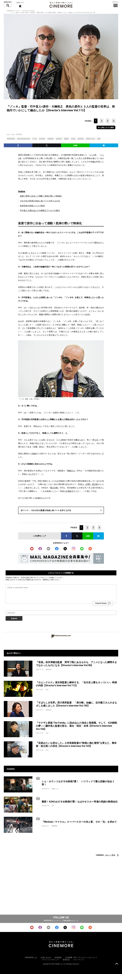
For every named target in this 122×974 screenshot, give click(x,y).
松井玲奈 (81, 139)
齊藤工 (66, 139)
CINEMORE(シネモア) (13, 11)
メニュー (115, 4)
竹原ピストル (90, 139)
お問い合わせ (46, 957)
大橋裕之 (50, 139)
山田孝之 (59, 139)
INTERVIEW (11, 139)
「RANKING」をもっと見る (105, 855)
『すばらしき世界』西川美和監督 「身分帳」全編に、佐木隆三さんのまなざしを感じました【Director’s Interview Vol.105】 (76, 704)
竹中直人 (42, 139)
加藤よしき (55, 789)
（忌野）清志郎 (91, 484)
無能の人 (71, 471)
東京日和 (54, 488)
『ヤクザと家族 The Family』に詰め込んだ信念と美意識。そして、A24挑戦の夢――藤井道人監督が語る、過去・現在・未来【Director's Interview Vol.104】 (76, 725)
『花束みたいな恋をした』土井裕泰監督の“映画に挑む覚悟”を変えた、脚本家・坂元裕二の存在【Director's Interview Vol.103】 (76, 744)
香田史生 (48, 669)
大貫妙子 (69, 491)
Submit (14, 618)
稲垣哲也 (19, 134)
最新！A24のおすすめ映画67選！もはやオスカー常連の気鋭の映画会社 (80, 801)
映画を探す (8, 4)
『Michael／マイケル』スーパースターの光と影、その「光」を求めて (79, 821)
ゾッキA (92, 155)
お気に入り (19, 5)
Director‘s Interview (29, 11)
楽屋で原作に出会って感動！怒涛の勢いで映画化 (41, 196)
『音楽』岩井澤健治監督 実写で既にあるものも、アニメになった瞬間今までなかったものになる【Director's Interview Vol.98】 (76, 664)
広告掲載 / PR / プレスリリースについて (81, 957)
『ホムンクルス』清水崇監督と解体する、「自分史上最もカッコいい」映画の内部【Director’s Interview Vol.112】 (76, 684)
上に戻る (117, 964)
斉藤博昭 (54, 826)
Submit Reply (101, 603)
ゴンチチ (32, 474)
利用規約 (9, 577)
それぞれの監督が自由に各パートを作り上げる (40, 201)
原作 (98, 139)
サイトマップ (78, 960)
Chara (73, 139)
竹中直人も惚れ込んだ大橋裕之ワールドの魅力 (40, 210)
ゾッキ (34, 139)
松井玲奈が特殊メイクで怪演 (32, 206)
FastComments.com (62, 635)
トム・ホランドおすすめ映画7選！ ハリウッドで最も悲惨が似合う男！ (78, 783)
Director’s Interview (23, 139)
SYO (47, 689)
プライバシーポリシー (50, 960)
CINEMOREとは (31, 957)
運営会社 (66, 960)
